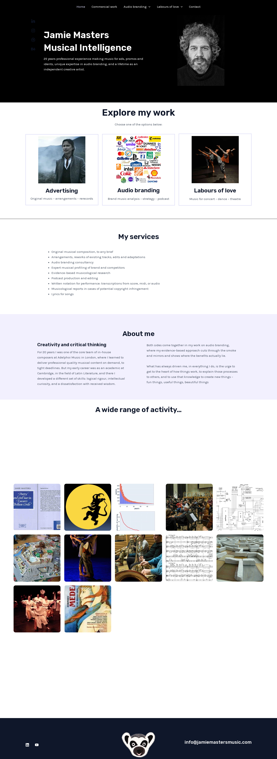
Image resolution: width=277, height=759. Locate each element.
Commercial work (104, 6)
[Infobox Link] (62, 170)
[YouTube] (37, 745)
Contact (194, 6)
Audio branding (135, 6)
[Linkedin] (27, 745)
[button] (148, 6)
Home (81, 6)
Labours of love (168, 6)
